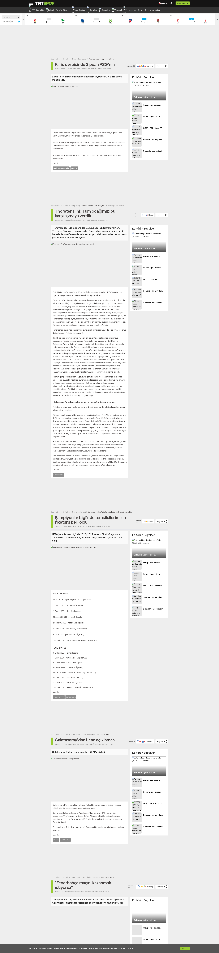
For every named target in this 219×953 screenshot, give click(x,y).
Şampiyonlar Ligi (79, 512)
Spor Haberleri (57, 59)
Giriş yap (182, 3)
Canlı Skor (5, 21)
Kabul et (185, 948)
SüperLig (76, 205)
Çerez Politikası (127, 948)
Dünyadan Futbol (79, 59)
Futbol (67, 59)
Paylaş (160, 66)
